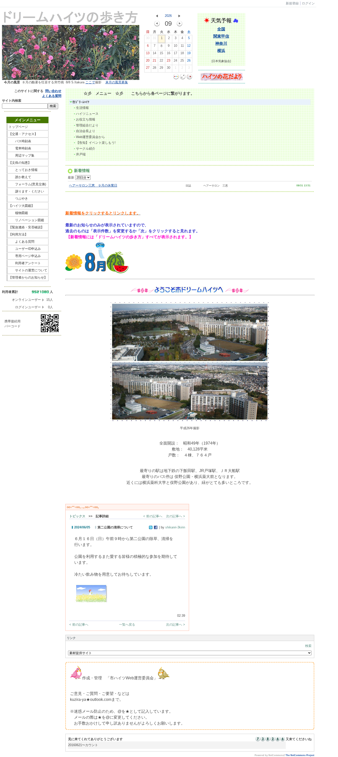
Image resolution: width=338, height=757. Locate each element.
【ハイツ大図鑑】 (28, 206)
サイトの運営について (28, 270)
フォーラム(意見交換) (27, 184)
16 (168, 53)
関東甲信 (221, 36)
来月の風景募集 (116, 82)
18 (182, 53)
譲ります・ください (28, 191)
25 (182, 60)
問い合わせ (53, 91)
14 (154, 53)
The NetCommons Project (300, 755)
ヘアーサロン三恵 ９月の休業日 (93, 185)
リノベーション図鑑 (28, 220)
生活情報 (82, 108)
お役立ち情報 (85, 119)
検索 (308, 646)
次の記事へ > (175, 516)
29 (161, 68)
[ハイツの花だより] (222, 79)
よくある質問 (51, 96)
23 (168, 60)
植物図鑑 (28, 213)
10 (175, 45)
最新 (71, 177)
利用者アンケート (28, 263)
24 (175, 60)
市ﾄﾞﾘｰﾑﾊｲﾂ (80, 102)
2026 (168, 16)
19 (189, 53)
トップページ (28, 127)
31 (154, 38)
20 (147, 60)
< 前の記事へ (152, 516)
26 (189, 60)
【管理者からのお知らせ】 (28, 277)
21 (154, 60)
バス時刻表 (28, 141)
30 (147, 38)
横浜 (221, 50)
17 (175, 53)
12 (189, 45)
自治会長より (85, 131)
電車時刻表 (28, 148)
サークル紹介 (85, 148)
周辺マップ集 (28, 155)
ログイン (308, 3)
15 (161, 53)
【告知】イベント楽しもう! (96, 142)
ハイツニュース (87, 114)
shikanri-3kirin (175, 527)
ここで (90, 82)
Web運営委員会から (90, 137)
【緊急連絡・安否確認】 (26, 227)
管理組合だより (87, 125)
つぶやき (28, 198)
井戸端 (81, 154)
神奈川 (221, 43)
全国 (221, 29)
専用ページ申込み (26, 256)
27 (147, 68)
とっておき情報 (28, 170)
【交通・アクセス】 (28, 134)
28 (154, 68)
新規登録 (292, 3)
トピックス (77, 516)
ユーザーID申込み (26, 249)
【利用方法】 (28, 234)
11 (182, 45)
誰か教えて (28, 177)
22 (161, 60)
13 (147, 53)
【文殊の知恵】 (28, 163)
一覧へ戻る (127, 624)
